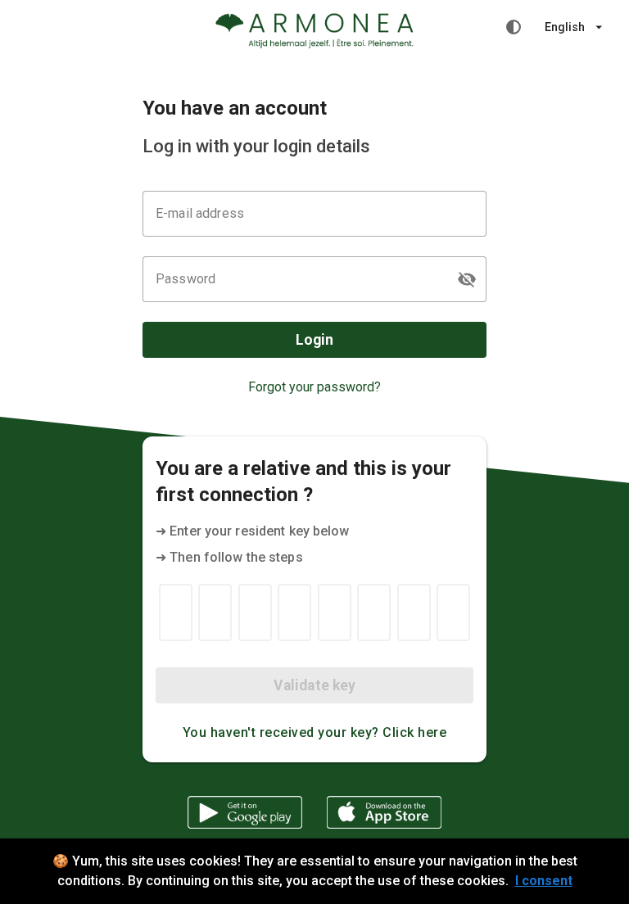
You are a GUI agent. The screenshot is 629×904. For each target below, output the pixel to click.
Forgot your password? (314, 387)
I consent (543, 880)
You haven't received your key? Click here (315, 732)
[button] (467, 279)
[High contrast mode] (513, 27)
